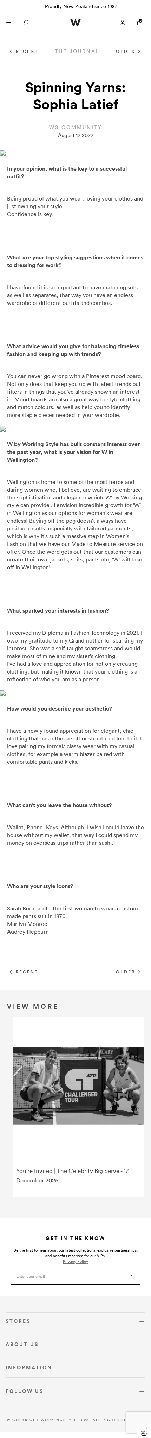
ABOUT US (22, 1344)
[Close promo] (142, 6)
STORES (18, 1321)
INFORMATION (29, 1367)
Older (126, 51)
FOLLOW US (25, 1391)
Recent (26, 51)
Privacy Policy (75, 1261)
